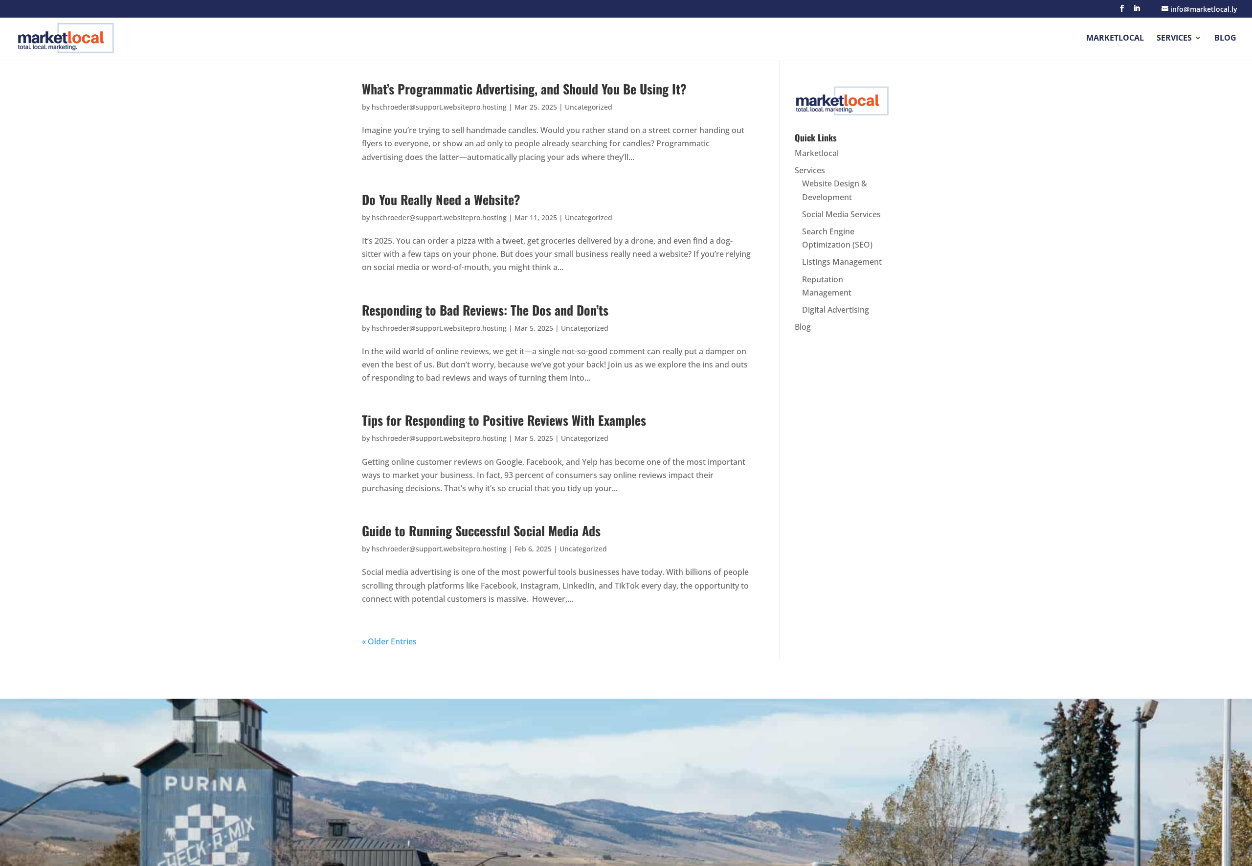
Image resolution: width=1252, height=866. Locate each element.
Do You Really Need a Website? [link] (441, 199)
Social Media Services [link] (841, 214)
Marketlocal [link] (1115, 38)
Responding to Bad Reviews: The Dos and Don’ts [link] (485, 309)
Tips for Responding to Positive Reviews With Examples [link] (504, 420)
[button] (1121, 11)
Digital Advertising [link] (835, 309)
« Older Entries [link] (389, 641)
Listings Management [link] (842, 261)
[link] (66, 36)
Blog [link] (1225, 38)
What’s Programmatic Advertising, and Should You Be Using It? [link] (524, 88)
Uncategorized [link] (588, 107)
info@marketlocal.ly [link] (749, 837)
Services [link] (1174, 38)
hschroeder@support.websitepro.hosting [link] (439, 107)
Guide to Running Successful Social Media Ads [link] (481, 530)
